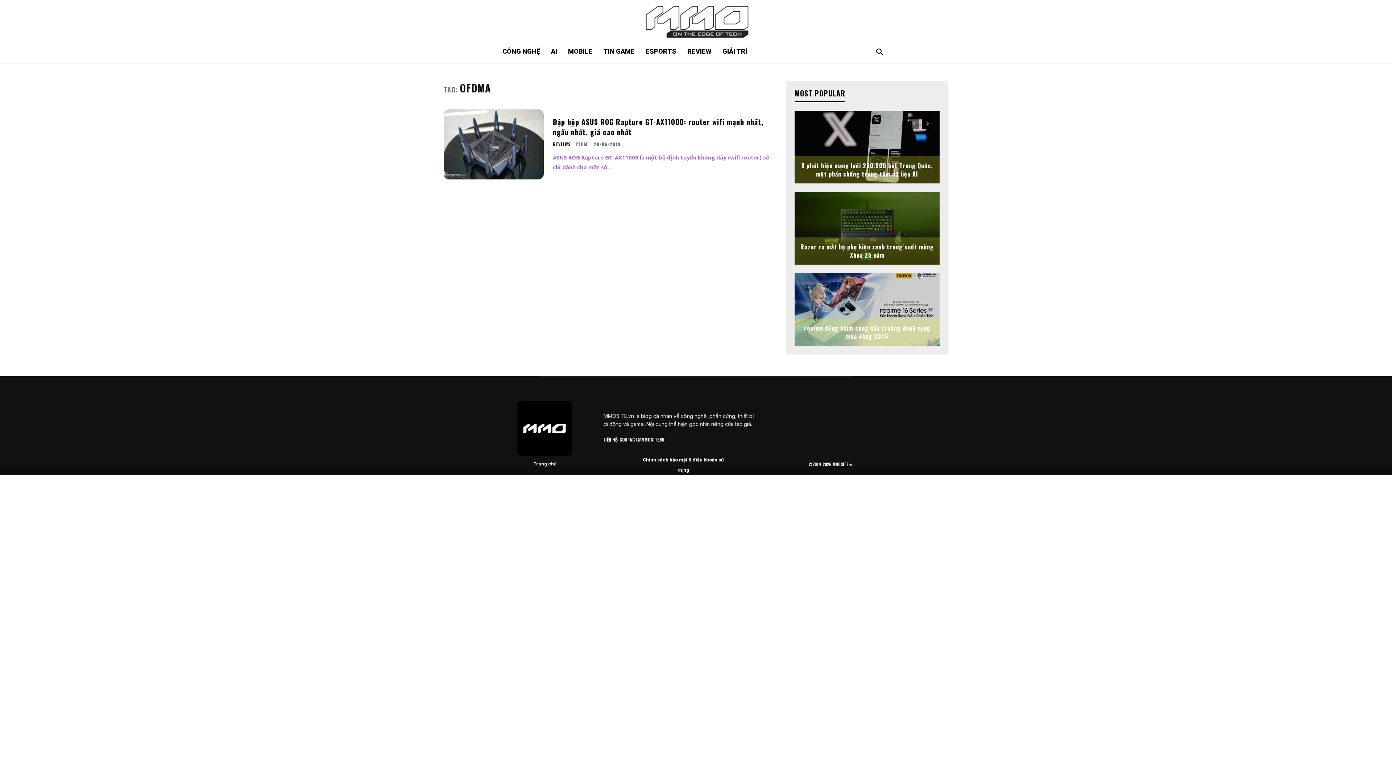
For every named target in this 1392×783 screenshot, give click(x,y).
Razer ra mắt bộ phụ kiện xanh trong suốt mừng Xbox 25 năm (867, 251)
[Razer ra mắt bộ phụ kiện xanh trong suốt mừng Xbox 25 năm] (867, 228)
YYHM (582, 144)
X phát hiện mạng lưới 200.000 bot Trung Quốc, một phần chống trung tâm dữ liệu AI (867, 169)
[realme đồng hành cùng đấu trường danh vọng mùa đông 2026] (867, 309)
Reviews (562, 144)
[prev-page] (914, 123)
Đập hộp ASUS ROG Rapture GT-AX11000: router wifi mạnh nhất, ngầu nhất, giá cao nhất (658, 126)
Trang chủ (544, 464)
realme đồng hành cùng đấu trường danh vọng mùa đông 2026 (867, 332)
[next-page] (927, 123)
